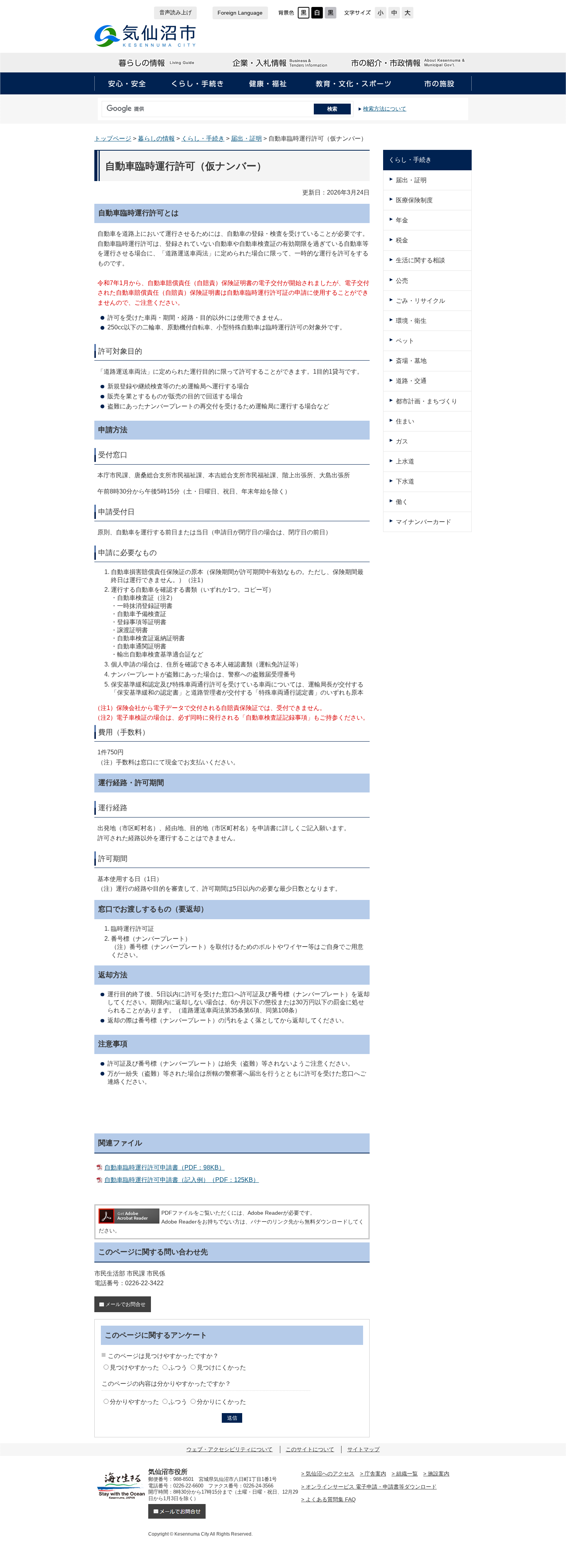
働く (402, 502)
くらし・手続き (197, 83)
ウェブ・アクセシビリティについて (229, 1449)
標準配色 (303, 12)
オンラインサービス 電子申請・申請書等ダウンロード (371, 1487)
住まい (405, 421)
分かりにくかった (221, 1401)
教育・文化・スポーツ (353, 83)
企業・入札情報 (282, 62)
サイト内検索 (100, 106)
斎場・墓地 (411, 361)
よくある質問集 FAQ (331, 1499)
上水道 (405, 461)
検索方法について (384, 109)
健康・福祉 (268, 83)
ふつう (178, 1367)
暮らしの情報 (157, 62)
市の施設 (439, 83)
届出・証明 (246, 138)
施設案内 (438, 1473)
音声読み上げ (175, 12)
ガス (402, 441)
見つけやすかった (134, 1367)
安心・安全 (127, 83)
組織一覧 (407, 1473)
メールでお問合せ (125, 1304)
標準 (394, 12)
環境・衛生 (411, 320)
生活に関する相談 (420, 260)
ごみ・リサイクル (420, 300)
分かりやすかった (134, 1401)
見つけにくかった (221, 1367)
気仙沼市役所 (145, 36)
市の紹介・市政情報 (408, 62)
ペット (405, 340)
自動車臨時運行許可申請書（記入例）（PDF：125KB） (181, 1180)
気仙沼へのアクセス (330, 1473)
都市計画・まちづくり (426, 401)
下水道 (405, 481)
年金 (402, 220)
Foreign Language (240, 13)
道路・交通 (411, 381)
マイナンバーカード (423, 522)
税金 (402, 240)
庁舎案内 (375, 1473)
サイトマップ (363, 1449)
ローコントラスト (330, 12)
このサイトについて (310, 1449)
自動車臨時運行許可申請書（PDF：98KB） (164, 1167)
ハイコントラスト (317, 12)
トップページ (112, 138)
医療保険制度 (414, 200)
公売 (402, 280)
